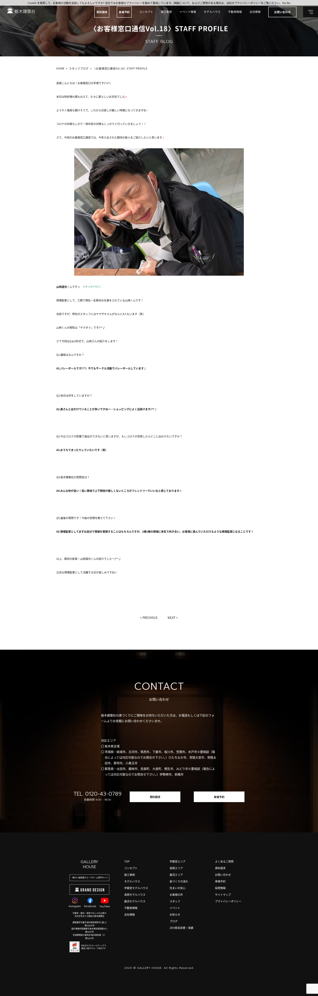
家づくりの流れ (179, 881)
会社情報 (255, 12)
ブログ (174, 921)
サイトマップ (223, 894)
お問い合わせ (223, 875)
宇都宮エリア (178, 861)
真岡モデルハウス (134, 894)
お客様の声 (176, 894)
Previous (150, 617)
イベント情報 (188, 12)
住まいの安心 (178, 888)
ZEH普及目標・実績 (181, 928)
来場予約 (124, 12)
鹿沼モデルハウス (134, 901)
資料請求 (101, 12)
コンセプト (146, 12)
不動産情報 (235, 12)
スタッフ (175, 901)
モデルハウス (212, 12)
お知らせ (175, 914)
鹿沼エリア (176, 875)
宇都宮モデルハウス (136, 888)
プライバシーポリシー (228, 901)
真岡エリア (176, 868)
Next (172, 617)
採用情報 (220, 888)
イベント (175, 908)
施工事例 (166, 12)
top (127, 861)
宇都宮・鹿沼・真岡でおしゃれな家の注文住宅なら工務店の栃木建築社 (89, 914)
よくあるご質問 (224, 861)
